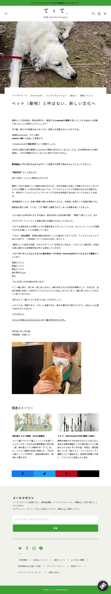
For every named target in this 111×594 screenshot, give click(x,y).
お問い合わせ (54, 572)
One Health (36, 95)
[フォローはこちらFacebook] (27, 548)
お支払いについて (40, 560)
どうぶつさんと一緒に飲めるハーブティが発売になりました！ (55, 3)
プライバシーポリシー (25, 508)
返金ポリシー (76, 566)
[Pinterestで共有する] (66, 474)
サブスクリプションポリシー (30, 572)
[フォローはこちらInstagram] (34, 548)
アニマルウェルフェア (56, 95)
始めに (73, 95)
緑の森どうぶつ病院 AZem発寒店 (28, 435)
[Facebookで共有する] (23, 474)
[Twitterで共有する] (44, 474)
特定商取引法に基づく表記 (29, 566)
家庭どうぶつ (86, 95)
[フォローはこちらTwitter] (20, 548)
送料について (59, 560)
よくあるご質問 (77, 560)
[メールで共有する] (88, 474)
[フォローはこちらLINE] (41, 548)
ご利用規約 (22, 560)
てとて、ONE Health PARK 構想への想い (76, 435)
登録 (55, 528)
